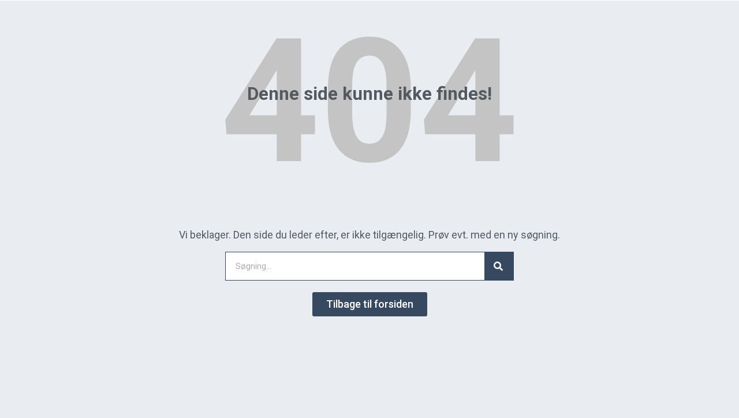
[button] (369, 304)
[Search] (498, 266)
